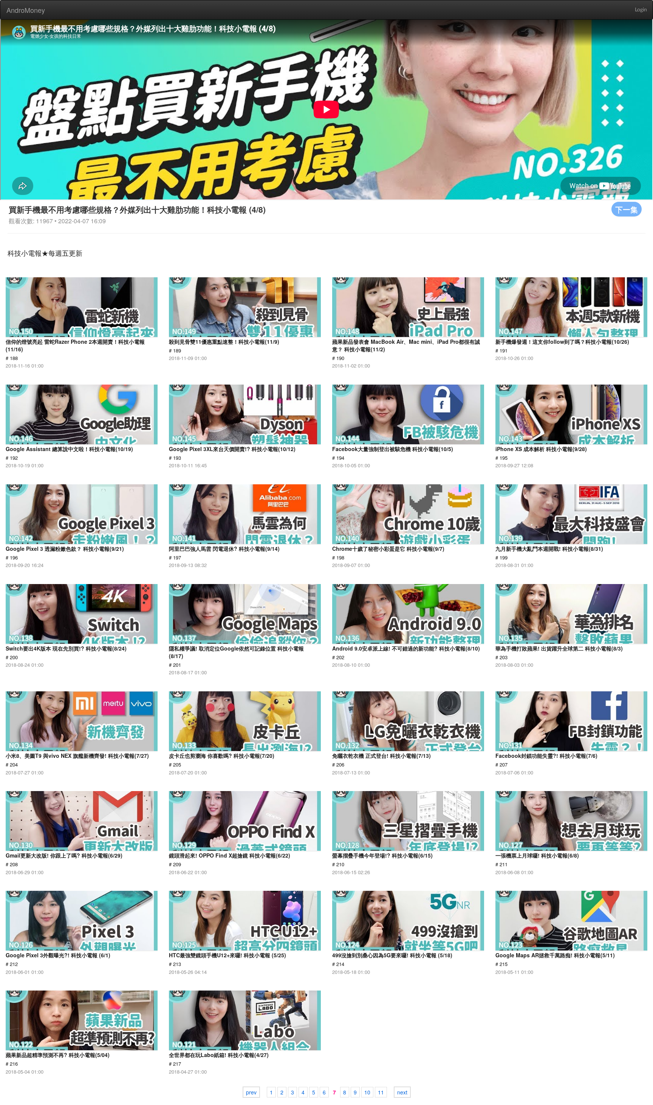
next (402, 1092)
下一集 (626, 209)
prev (251, 1092)
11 (381, 1092)
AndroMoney (25, 10)
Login (641, 9)
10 (367, 1092)
